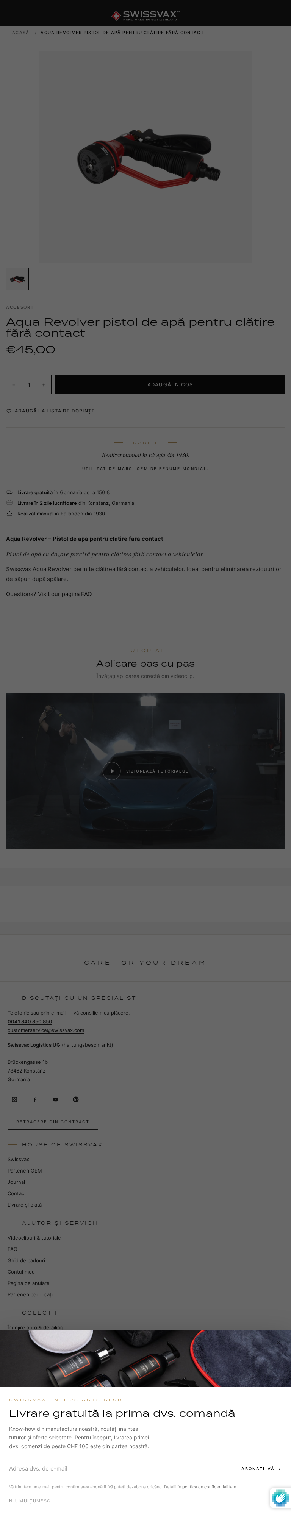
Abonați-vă (258, 1468)
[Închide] (278, 1342)
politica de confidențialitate (209, 1486)
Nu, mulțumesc (29, 1501)
